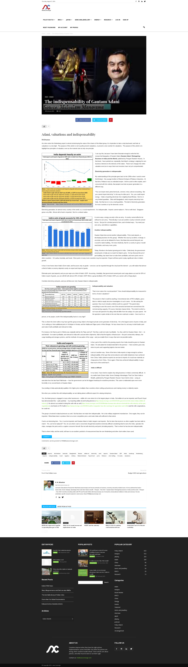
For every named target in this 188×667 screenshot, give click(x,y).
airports (50, 453)
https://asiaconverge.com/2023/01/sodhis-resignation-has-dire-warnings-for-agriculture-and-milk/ (97, 406)
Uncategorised (119, 631)
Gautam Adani (113, 453)
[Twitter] (144, 1)
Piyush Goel (91, 456)
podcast (117, 622)
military (73, 456)
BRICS (60, 20)
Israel (61, 456)
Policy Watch (48, 20)
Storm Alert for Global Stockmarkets (53, 599)
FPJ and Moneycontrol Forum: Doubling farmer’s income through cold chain (98, 552)
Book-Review (119, 592)
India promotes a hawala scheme (52, 604)
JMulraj (117, 557)
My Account (62, 27)
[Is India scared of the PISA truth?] (83, 563)
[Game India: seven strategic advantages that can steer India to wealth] (83, 572)
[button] (144, 27)
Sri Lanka (120, 456)
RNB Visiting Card (58, 560)
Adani (46, 97)
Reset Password (49, 27)
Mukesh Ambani (82, 456)
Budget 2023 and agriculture (137, 473)
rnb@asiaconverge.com (84, 658)
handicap (131, 453)
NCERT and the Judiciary (91, 525)
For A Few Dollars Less (49, 473)
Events (55, 552)
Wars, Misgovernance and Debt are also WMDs (56, 590)
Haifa (125, 453)
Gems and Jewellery (82, 20)
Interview (117, 565)
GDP (121, 453)
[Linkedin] (141, 1)
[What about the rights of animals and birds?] (47, 571)
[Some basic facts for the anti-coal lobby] (136, 517)
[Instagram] (138, 1)
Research (107, 20)
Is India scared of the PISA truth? (99, 561)
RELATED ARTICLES (49, 506)
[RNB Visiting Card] (47, 562)
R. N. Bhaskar (60, 482)
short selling (112, 456)
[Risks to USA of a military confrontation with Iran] (115, 517)
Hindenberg (139, 453)
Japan (68, 20)
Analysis (51, 97)
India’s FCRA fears (47, 586)
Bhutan (80, 453)
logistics (67, 456)
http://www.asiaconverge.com (62, 485)
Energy (97, 20)
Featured (56, 562)
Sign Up (125, 20)
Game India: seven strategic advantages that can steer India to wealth (99, 572)
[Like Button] (44, 126)
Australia (65, 453)
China (116, 562)
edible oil (86, 453)
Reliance (104, 456)
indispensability (53, 456)
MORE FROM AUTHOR (64, 506)
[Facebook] (136, 1)
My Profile (74, 27)
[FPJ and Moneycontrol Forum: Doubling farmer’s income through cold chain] (83, 552)
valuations (127, 456)
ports (98, 456)
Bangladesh (73, 453)
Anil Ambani (57, 453)
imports (45, 456)
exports (105, 453)
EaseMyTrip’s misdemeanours (62, 550)
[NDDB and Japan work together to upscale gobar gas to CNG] (51, 517)
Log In (117, 20)
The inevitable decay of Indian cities (53, 595)
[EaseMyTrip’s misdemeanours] (47, 552)
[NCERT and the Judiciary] (94, 517)
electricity (94, 453)
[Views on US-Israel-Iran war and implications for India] (72, 517)
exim (100, 453)
